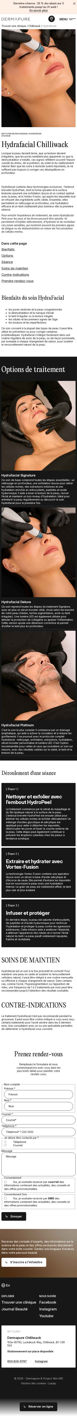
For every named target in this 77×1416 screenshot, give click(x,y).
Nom (7, 1100)
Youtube (46, 1316)
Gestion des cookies (33, 1383)
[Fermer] (74, 3)
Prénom (9, 1088)
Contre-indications (15, 275)
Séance (7, 262)
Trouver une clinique (13, 26)
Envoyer (16, 1216)
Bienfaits (8, 249)
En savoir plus (39, 10)
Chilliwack (34, 26)
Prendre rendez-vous (17, 281)
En (7, 1285)
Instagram (48, 1309)
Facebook (47, 1302)
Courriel (7, 1114)
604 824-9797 (17, 1361)
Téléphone (8, 1125)
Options (7, 256)
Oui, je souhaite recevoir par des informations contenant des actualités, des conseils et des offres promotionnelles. (37, 1186)
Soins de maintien (14, 268)
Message (6, 1150)
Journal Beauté (14, 1309)
